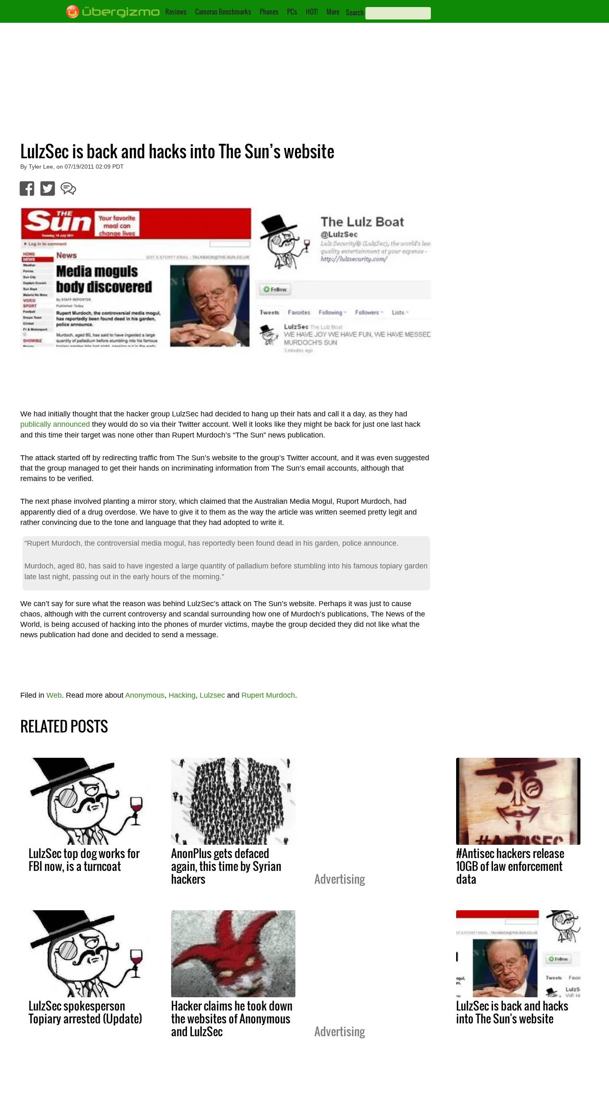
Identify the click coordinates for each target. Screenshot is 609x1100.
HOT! (312, 12)
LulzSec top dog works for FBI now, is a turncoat (84, 859)
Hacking (182, 695)
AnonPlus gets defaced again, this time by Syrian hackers (226, 866)
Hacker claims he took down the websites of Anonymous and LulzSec (231, 1018)
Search (355, 12)
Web (54, 695)
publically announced (55, 424)
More (332, 12)
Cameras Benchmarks (223, 12)
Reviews (175, 12)
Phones (269, 12)
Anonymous (144, 695)
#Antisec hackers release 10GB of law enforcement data (510, 866)
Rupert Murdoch (268, 695)
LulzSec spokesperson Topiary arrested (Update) (85, 1012)
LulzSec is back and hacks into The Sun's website (512, 1012)
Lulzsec (212, 695)
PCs (292, 12)
